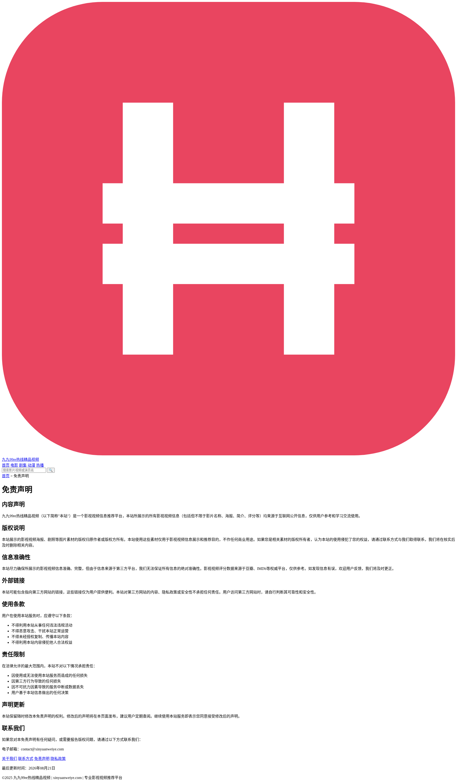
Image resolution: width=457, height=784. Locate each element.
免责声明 (42, 759)
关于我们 (9, 759)
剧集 (23, 465)
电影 (14, 465)
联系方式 (25, 759)
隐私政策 (58, 759)
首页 (6, 465)
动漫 (31, 465)
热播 (40, 465)
